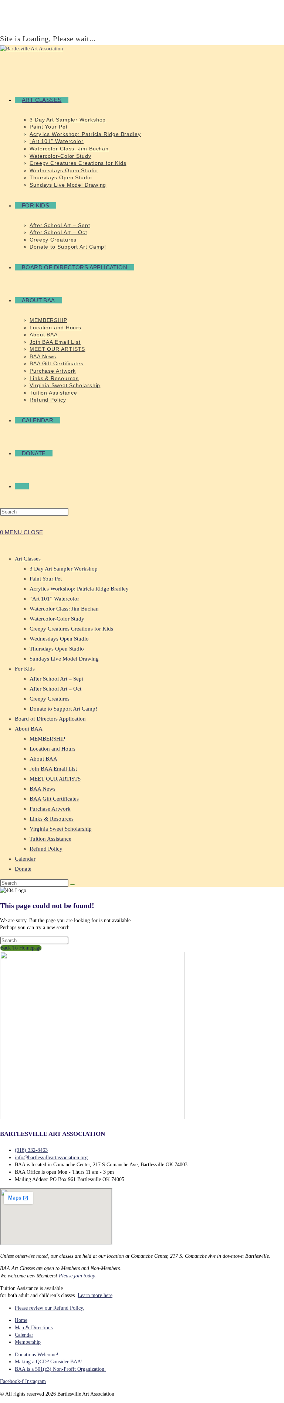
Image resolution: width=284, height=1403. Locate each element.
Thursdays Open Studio (57, 649)
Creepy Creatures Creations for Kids (71, 629)
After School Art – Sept (56, 679)
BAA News (42, 789)
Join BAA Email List (53, 769)
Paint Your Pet (46, 579)
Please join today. (77, 1276)
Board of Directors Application (50, 719)
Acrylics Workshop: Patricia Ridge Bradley (79, 589)
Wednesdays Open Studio (59, 639)
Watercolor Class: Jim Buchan (64, 609)
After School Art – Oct (55, 689)
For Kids (25, 669)
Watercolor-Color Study (57, 619)
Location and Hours (52, 749)
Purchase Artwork (50, 809)
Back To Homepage (20, 948)
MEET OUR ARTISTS (55, 779)
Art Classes (28, 559)
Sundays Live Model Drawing (64, 659)
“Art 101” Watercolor (54, 599)
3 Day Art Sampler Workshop (64, 569)
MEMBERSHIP (47, 739)
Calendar (25, 859)
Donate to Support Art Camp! (63, 709)
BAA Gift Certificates (54, 799)
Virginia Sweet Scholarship (61, 829)
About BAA (29, 729)
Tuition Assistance (50, 839)
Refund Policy (46, 849)
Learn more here (95, 1295)
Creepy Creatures (50, 699)
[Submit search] (72, 884)
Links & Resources (52, 819)
